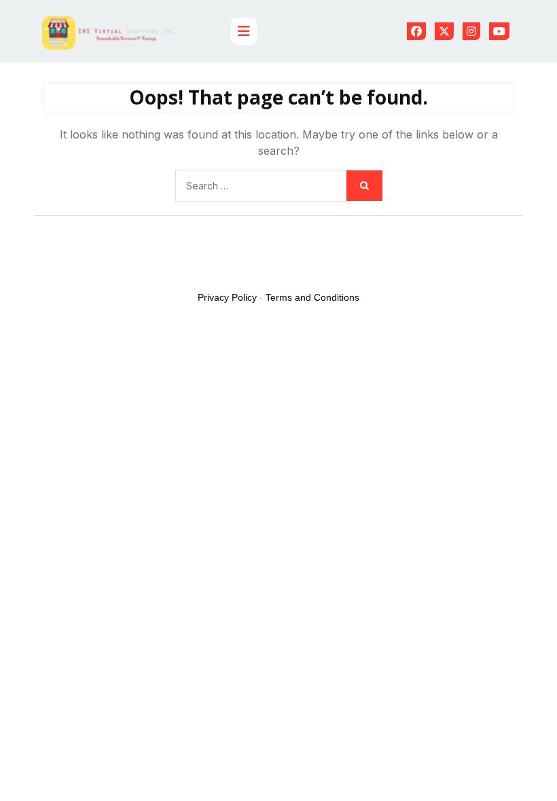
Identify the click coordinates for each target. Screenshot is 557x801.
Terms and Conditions (312, 297)
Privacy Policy (227, 297)
